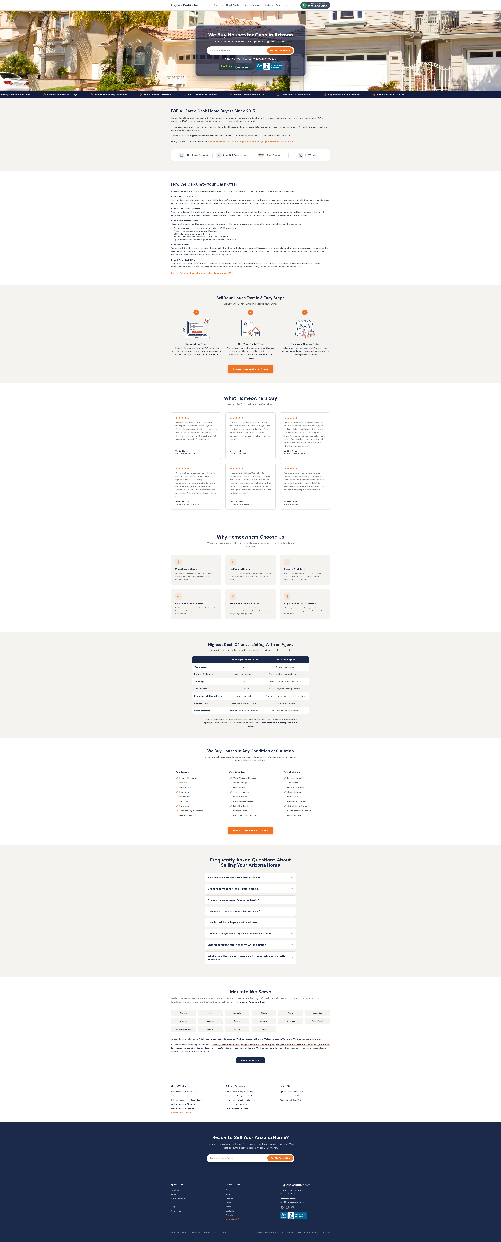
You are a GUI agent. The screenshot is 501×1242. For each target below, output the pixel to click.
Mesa (210, 1013)
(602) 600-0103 (288, 1198)
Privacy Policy (220, 1232)
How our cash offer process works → (241, 1091)
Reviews (268, 5)
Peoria (290, 1013)
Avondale (183, 1021)
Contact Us (281, 5)
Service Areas (252, 5)
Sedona (237, 1029)
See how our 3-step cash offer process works (234, 141)
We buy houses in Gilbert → (183, 1104)
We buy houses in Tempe (277, 1039)
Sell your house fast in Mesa (275, 135)
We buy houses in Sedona (239, 1048)
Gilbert (264, 1013)
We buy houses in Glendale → (184, 1108)
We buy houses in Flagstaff (211, 1048)
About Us (218, 5)
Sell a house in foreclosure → (237, 1108)
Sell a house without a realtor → (239, 1100)
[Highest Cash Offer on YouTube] (292, 1207)
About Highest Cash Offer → (292, 1100)
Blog (173, 1207)
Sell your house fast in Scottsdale (217, 1039)
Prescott (264, 1029)
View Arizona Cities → (181, 1112)
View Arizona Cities (251, 1060)
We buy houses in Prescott (270, 1048)
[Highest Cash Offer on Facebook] (282, 1207)
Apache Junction (183, 1029)
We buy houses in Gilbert (249, 1039)
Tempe (237, 1021)
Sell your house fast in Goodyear (258, 1044)
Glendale (237, 1013)
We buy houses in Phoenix (219, 135)
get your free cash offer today (277, 141)
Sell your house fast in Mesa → (184, 1096)
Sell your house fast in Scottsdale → (186, 1100)
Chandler (210, 1021)
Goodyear (290, 1021)
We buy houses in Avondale (307, 1039)
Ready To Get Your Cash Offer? (250, 830)
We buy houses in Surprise (226, 1044)
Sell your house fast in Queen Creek (294, 1044)
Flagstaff (210, 1029)
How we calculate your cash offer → (240, 1096)
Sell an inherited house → (236, 1104)
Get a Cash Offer (178, 1198)
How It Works (232, 5)
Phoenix (183, 1013)
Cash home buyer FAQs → (291, 1096)
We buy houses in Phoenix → (183, 1091)
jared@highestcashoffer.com (292, 1202)
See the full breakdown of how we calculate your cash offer (203, 273)
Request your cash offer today (250, 368)
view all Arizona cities (252, 1002)
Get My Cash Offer (280, 50)
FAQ (172, 1202)
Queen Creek (317, 1021)
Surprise (263, 1021)
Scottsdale (317, 1013)
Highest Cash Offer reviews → (292, 1091)
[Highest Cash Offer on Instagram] (287, 1207)
